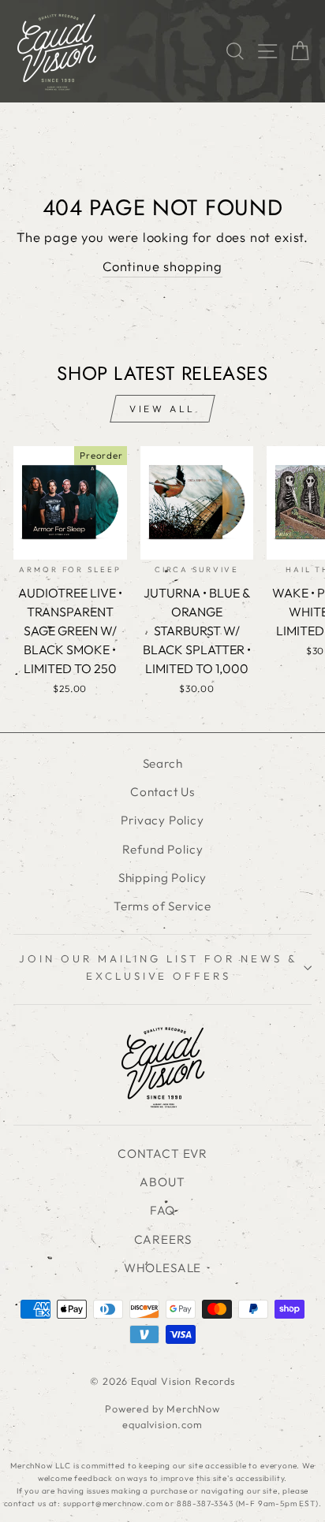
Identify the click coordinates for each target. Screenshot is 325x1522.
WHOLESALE (162, 1267)
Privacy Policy (162, 820)
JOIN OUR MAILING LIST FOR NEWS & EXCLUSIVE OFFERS (158, 966)
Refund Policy (163, 849)
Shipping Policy (162, 877)
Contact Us (162, 791)
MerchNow (193, 1408)
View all (162, 409)
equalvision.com (162, 1424)
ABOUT (162, 1181)
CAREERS (163, 1239)
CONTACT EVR (162, 1153)
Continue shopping (162, 266)
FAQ (162, 1210)
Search (163, 763)
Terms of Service (162, 906)
